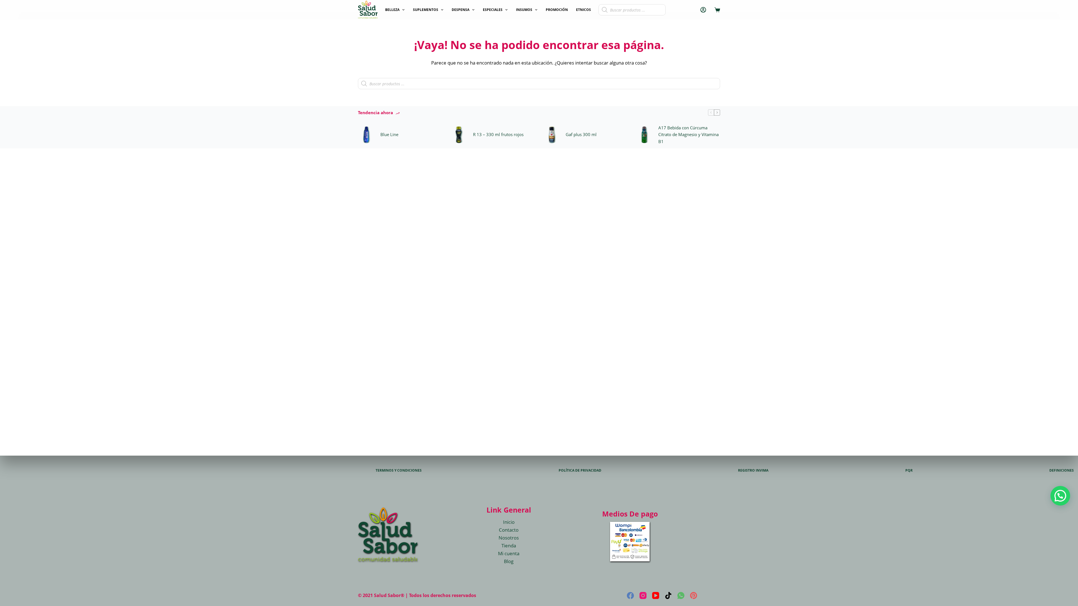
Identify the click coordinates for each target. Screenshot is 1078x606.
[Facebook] (630, 595)
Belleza (392, 9)
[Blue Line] (366, 134)
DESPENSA (460, 9)
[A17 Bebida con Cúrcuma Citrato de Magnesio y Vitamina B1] (644, 134)
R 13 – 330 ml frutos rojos (498, 134)
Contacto (509, 530)
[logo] (368, 10)
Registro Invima (753, 470)
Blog (508, 561)
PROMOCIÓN (557, 9)
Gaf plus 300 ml (581, 134)
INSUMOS (524, 9)
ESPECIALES (493, 9)
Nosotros (509, 537)
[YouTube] (655, 595)
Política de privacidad (580, 470)
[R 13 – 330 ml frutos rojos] (459, 134)
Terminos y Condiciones (399, 470)
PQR (909, 470)
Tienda (508, 545)
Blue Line (389, 134)
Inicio (509, 522)
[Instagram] (643, 595)
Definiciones (1061, 470)
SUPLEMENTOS (425, 9)
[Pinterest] (693, 595)
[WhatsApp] (680, 595)
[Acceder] (703, 10)
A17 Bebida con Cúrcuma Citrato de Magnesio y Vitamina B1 (688, 134)
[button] (1060, 496)
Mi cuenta (508, 553)
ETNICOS (583, 9)
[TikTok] (668, 595)
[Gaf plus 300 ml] (551, 134)
